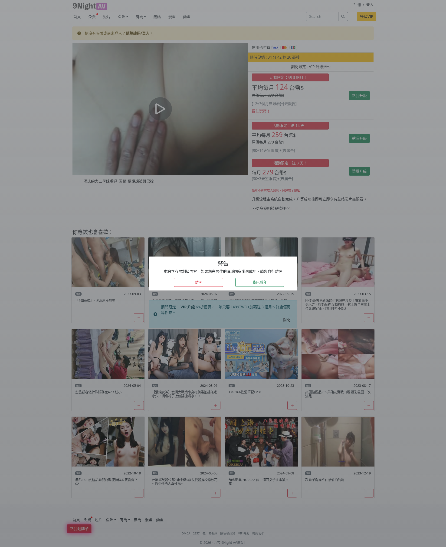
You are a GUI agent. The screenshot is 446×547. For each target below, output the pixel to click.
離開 (198, 282)
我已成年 (259, 282)
